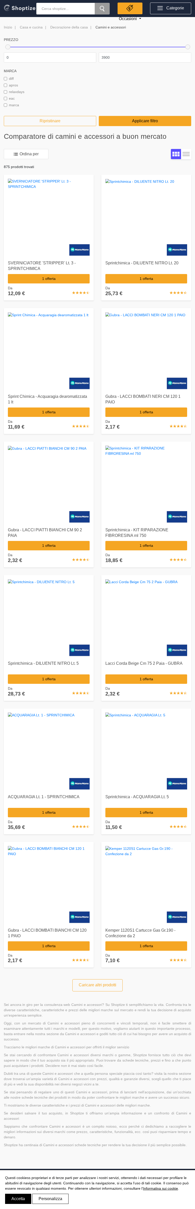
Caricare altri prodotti (97, 985)
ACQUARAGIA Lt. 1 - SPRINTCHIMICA (43, 797)
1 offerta (49, 279)
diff (11, 79)
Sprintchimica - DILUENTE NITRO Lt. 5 (43, 663)
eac (12, 98)
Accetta (18, 1199)
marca (14, 105)
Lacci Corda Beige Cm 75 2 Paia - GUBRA (144, 663)
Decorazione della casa (69, 27)
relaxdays (16, 92)
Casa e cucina (31, 27)
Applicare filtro (145, 121)
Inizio (8, 27)
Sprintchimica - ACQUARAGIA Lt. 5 (137, 797)
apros (13, 85)
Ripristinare (50, 121)
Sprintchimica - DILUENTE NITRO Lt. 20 (141, 263)
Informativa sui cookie (160, 1188)
